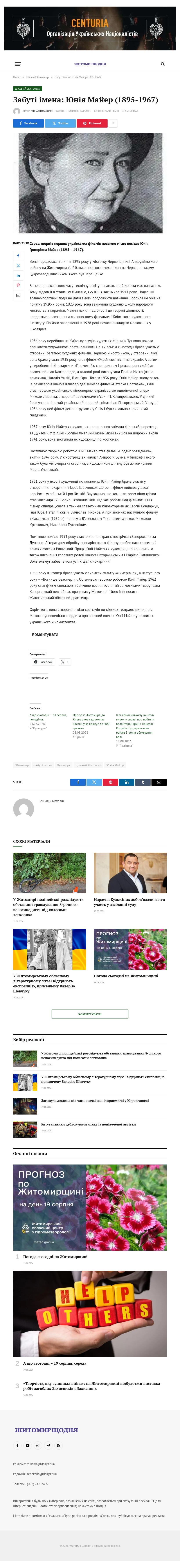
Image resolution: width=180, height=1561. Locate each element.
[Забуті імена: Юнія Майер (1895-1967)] (90, 183)
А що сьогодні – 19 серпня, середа (54, 1363)
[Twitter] (18, 266)
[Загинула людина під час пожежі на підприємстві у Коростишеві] (25, 1106)
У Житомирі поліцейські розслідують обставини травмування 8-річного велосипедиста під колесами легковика (48, 907)
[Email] (18, 295)
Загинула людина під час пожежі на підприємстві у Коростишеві (95, 1100)
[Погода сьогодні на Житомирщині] (130, 949)
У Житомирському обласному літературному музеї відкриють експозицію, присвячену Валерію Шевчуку (44, 983)
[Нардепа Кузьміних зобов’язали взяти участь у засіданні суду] (130, 873)
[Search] (162, 64)
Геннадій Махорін (41, 111)
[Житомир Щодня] (90, 64)
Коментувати (89, 1014)
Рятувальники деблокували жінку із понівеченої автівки (88, 1124)
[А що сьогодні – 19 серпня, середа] (90, 1314)
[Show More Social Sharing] (113, 123)
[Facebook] (18, 256)
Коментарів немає (108, 111)
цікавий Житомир (88, 765)
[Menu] (18, 64)
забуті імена (43, 765)
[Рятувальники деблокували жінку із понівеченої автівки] (25, 1130)
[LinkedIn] (18, 275)
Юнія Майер (115, 765)
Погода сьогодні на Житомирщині (126, 975)
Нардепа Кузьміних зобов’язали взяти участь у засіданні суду (129, 902)
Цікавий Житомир (27, 88)
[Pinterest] (18, 285)
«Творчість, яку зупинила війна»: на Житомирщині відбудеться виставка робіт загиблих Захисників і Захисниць (91, 1386)
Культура (63, 765)
